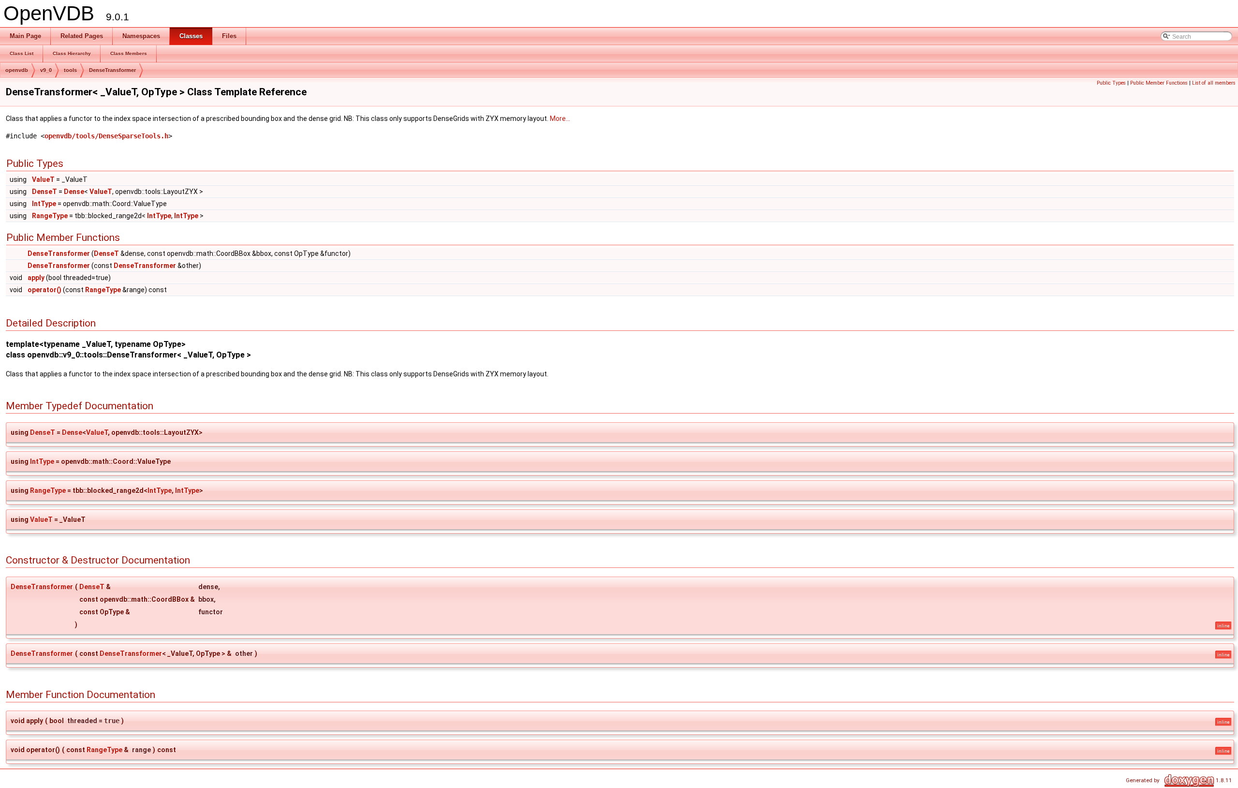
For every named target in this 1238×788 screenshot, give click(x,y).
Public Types (1111, 83)
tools (70, 70)
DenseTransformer (112, 70)
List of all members (1214, 83)
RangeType (50, 216)
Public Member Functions (1159, 83)
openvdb (16, 70)
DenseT (44, 191)
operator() (44, 290)
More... (560, 118)
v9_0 (46, 70)
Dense (74, 191)
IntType (44, 204)
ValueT (43, 179)
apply (36, 278)
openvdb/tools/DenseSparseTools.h (106, 136)
